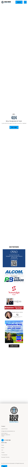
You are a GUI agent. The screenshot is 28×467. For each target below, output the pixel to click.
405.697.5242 (4, 428)
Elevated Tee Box (5, 457)
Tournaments (4, 454)
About (2, 447)
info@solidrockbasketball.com (8, 431)
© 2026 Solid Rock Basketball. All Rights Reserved (12, 463)
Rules (2, 445)
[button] (25, 2)
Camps (2, 452)
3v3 (2, 450)
